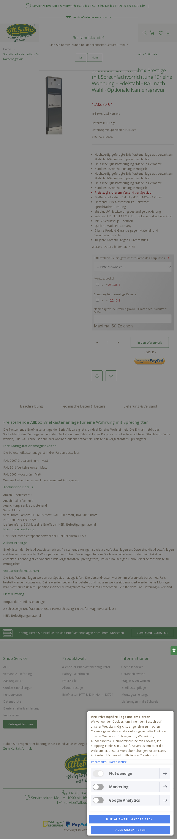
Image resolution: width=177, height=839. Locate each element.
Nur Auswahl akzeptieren (129, 819)
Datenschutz (117, 762)
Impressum (99, 762)
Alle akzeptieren (130, 830)
